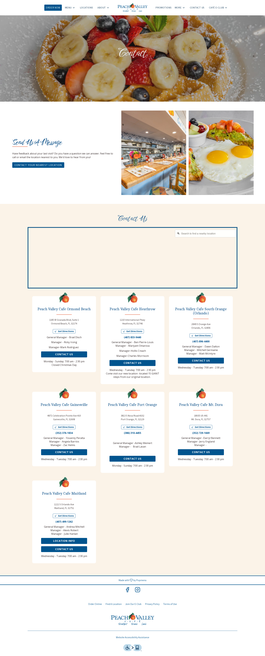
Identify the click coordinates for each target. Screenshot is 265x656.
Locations (86, 7)
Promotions (164, 7)
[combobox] (205, 233)
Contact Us (197, 7)
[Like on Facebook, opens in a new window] (127, 590)
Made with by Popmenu (74, 580)
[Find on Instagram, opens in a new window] (137, 590)
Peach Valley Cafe (132, 619)
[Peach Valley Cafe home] (132, 8)
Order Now (53, 7)
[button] (70, 8)
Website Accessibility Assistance (132, 637)
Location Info (64, 541)
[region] (133, 258)
